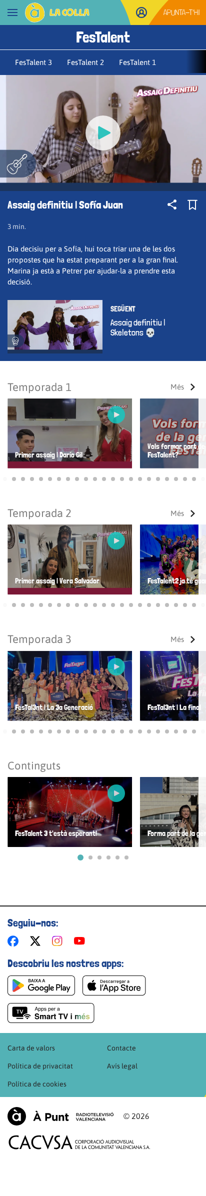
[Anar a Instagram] (59, 941)
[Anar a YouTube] (81, 941)
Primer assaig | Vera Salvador (57, 581)
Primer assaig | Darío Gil (48, 455)
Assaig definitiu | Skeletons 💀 (137, 328)
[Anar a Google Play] (41, 986)
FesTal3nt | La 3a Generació (54, 708)
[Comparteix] (172, 205)
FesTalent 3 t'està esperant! (56, 834)
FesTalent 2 (85, 62)
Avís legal (122, 1066)
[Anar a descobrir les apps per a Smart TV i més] (51, 1013)
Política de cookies (37, 1084)
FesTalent (103, 37)
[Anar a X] (37, 941)
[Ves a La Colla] (57, 12)
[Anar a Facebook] (15, 941)
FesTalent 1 (137, 62)
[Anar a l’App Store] (114, 986)
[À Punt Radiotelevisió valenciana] (61, 1116)
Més (177, 386)
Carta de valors (31, 1048)
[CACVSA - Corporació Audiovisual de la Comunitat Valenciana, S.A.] (80, 1142)
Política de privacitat (40, 1066)
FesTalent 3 (33, 62)
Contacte (121, 1048)
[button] (5, 479)
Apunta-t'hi (182, 12)
